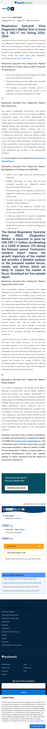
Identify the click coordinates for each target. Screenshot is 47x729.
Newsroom (28, 668)
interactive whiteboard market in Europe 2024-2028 (21, 591)
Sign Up (23, 692)
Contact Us (5, 668)
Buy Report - (12, 517)
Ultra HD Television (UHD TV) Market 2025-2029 (20, 579)
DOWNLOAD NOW (16, 488)
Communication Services (10, 632)
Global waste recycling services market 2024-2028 (20, 587)
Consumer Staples (8, 612)
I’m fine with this (37, 726)
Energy (4, 638)
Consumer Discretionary (10, 615)
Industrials (5, 628)
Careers (4, 674)
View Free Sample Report (22, 58)
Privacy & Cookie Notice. (37, 721)
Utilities (4, 635)
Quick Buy (11, 546)
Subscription (6, 664)
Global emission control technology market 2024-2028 (22, 583)
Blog (26, 664)
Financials (5, 642)
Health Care (6, 622)
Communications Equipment (12, 645)
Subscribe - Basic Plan (14, 530)
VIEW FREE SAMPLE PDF (16, 553)
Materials (5, 625)
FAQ (26, 671)
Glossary (5, 671)
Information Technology (10, 618)
